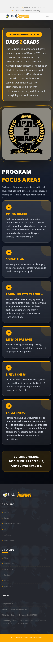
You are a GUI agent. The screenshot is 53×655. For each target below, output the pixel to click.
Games (6, 518)
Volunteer (8, 535)
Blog (5, 529)
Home (6, 512)
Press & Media (9, 540)
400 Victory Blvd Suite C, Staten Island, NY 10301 (20, 615)
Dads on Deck (9, 563)
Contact (7, 575)
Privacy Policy (9, 586)
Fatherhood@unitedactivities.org (27, 10)
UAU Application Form (12, 523)
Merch (6, 558)
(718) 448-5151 (14, 8)
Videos (6, 580)
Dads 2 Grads (9, 569)
